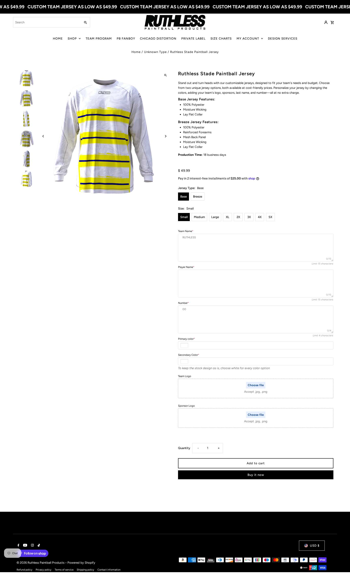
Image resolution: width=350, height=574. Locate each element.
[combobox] (46, 22)
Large (215, 217)
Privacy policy (43, 569)
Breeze (197, 196)
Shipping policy (85, 569)
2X (238, 217)
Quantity (184, 448)
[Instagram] (32, 546)
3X (249, 217)
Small (184, 217)
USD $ (314, 545)
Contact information (109, 569)
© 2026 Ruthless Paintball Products (41, 562)
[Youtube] (24, 546)
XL (227, 217)
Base (183, 196)
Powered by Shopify (81, 562)
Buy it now (256, 475)
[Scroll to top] (341, 563)
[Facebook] (18, 546)
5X (270, 217)
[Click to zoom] (165, 75)
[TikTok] (38, 546)
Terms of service (64, 569)
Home (136, 52)
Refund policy (24, 569)
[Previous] (43, 136)
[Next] (165, 136)
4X (259, 217)
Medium (199, 217)
